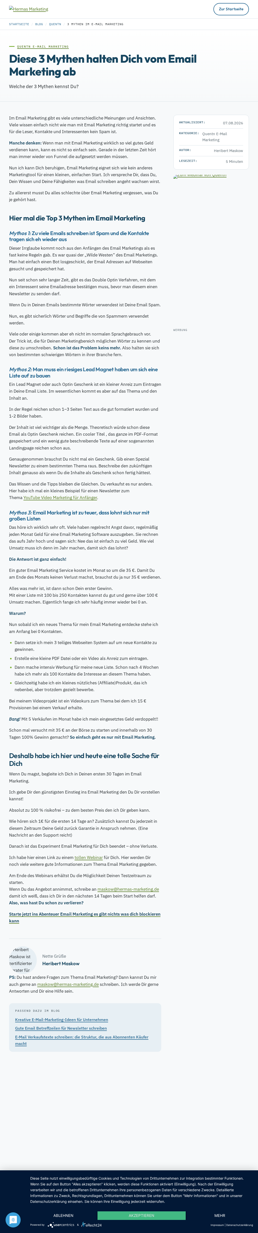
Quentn (55, 24)
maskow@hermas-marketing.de (128, 889)
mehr (219, 1215)
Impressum (217, 1224)
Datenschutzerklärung (239, 1224)
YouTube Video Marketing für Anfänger (60, 497)
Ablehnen (63, 1215)
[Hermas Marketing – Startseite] (34, 9)
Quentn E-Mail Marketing (43, 46)
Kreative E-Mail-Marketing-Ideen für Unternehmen (61, 1019)
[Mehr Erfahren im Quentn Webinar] (211, 250)
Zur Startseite (231, 9)
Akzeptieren (141, 1215)
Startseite (19, 24)
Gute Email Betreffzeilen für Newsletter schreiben (61, 1028)
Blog (39, 24)
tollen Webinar (89, 857)
